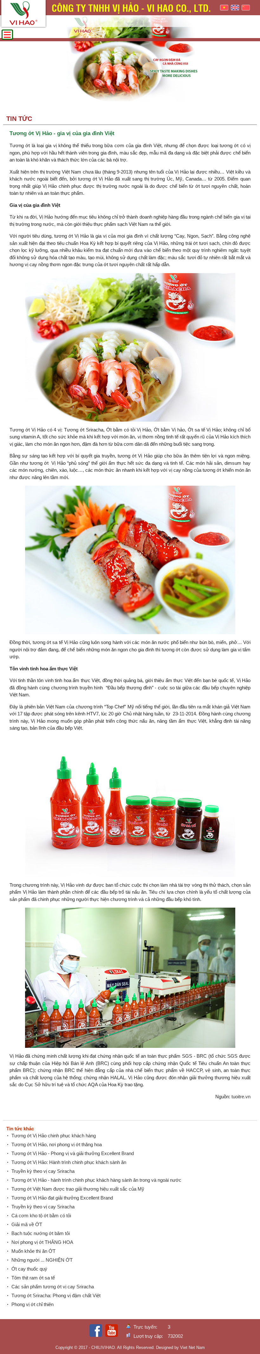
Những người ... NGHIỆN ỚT (42, 1260)
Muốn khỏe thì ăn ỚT (33, 1251)
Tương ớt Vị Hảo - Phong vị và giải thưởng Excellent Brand (72, 1153)
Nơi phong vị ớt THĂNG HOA (42, 1242)
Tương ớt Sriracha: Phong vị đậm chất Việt (56, 1295)
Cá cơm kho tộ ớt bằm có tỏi (41, 1215)
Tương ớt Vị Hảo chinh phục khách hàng (53, 1135)
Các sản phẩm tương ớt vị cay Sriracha (52, 1286)
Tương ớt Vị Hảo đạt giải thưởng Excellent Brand (62, 1197)
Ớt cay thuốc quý (29, 1269)
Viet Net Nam (192, 1347)
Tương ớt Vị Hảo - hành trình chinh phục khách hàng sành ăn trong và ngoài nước (96, 1180)
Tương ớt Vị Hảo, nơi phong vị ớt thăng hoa (56, 1144)
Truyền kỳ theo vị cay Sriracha (43, 1171)
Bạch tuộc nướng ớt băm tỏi (40, 1233)
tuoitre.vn (240, 1096)
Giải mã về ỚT (26, 1224)
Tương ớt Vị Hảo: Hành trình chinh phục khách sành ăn (68, 1162)
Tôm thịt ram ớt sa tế (33, 1277)
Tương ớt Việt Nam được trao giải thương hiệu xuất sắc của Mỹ (77, 1189)
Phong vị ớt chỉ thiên (32, 1304)
